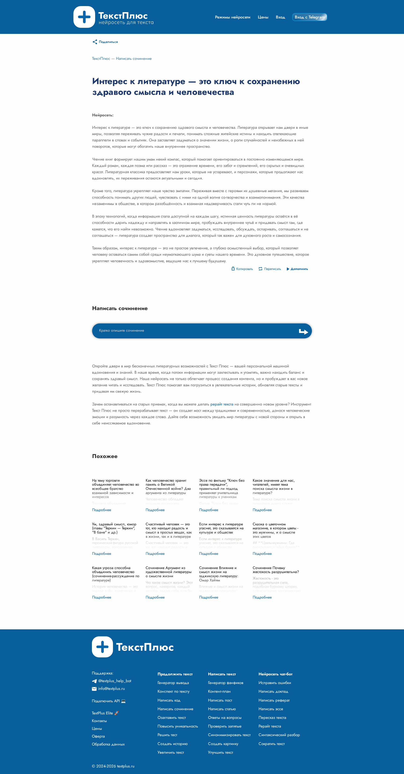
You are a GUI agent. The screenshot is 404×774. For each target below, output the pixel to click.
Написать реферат (274, 700)
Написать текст (222, 674)
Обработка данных (108, 744)
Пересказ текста (272, 717)
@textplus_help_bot (114, 681)
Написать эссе (271, 709)
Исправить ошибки (275, 682)
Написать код (169, 700)
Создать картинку (223, 743)
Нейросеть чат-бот (275, 674)
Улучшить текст (220, 752)
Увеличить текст (171, 752)
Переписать (272, 268)
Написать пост (220, 700)
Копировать (244, 268)
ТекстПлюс (101, 58)
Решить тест (167, 735)
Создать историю (173, 743)
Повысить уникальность (178, 726)
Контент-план (219, 691)
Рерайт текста (270, 726)
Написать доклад (273, 691)
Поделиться (108, 41)
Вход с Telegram (310, 17)
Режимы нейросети (232, 17)
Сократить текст (272, 743)
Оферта (98, 736)
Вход (280, 17)
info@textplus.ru (111, 688)
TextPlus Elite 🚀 (105, 713)
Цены (263, 17)
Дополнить (299, 268)
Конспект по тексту (173, 691)
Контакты (99, 721)
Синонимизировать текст (229, 735)
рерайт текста (221, 404)
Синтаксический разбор (279, 735)
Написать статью (222, 709)
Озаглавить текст (172, 717)
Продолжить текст (175, 674)
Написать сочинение (134, 58)
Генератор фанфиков (225, 682)
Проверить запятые (225, 726)
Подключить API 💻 (109, 701)
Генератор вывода (173, 682)
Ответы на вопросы (225, 717)
